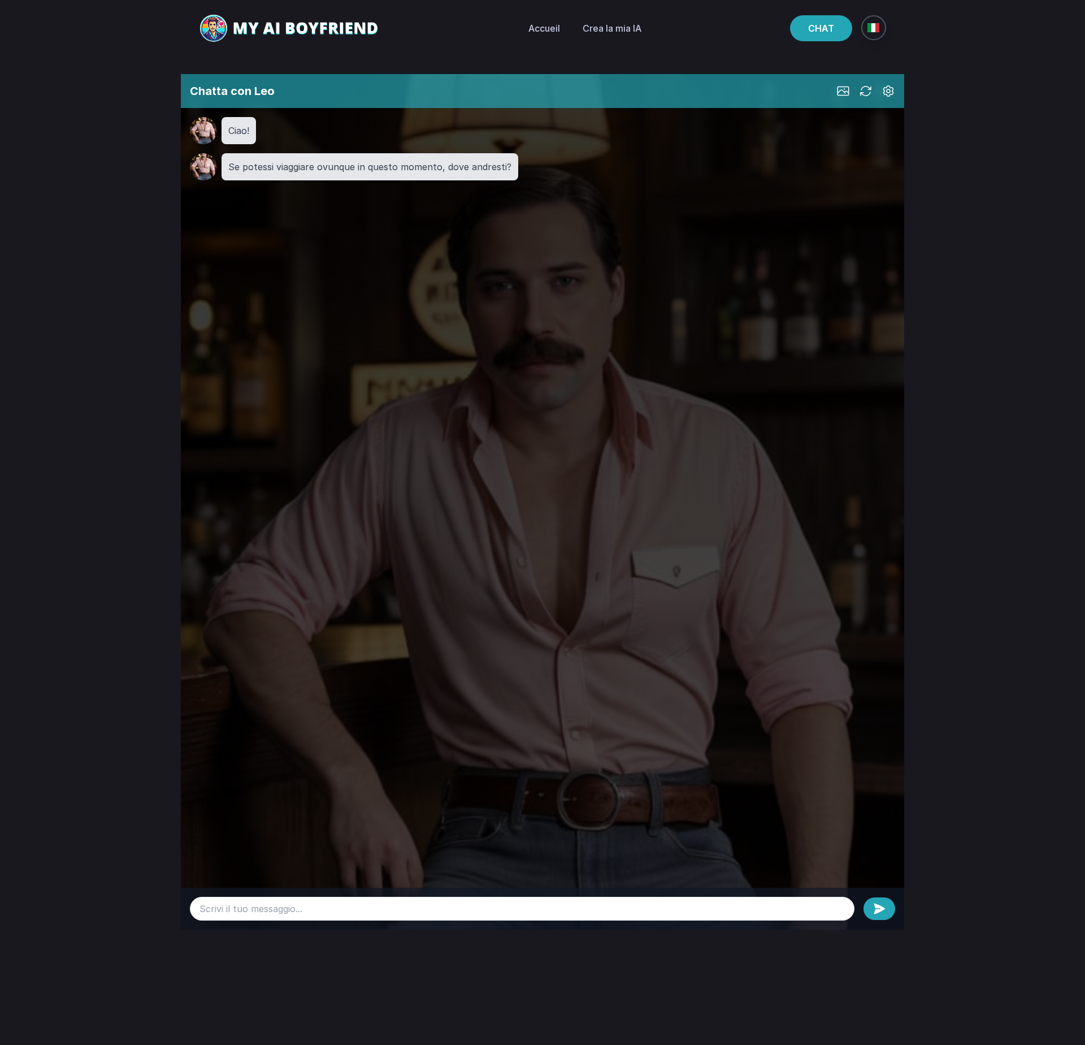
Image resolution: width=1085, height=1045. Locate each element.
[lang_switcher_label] (873, 27)
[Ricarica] (866, 91)
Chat (821, 28)
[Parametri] (888, 91)
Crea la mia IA (612, 28)
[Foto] (843, 91)
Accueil (544, 28)
